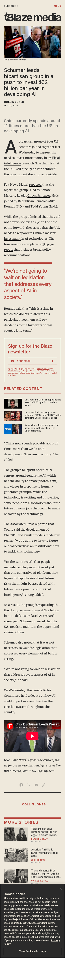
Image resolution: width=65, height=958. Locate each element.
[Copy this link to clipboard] (44, 785)
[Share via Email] (36, 785)
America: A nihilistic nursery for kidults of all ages (44, 853)
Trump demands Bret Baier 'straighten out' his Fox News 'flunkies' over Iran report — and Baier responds (45, 874)
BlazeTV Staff (39, 839)
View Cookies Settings (32, 951)
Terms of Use (14, 371)
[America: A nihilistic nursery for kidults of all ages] (16, 854)
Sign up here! (46, 771)
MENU (57, 6)
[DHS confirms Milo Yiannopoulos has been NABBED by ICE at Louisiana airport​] (13, 403)
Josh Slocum (38, 860)
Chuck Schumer (38, 195)
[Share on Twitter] (29, 785)
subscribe (11, 6)
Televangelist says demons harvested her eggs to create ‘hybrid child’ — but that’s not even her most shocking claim (44, 832)
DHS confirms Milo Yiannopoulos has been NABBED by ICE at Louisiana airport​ (43, 403)
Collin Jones (14, 102)
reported (35, 184)
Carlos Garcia (39, 881)
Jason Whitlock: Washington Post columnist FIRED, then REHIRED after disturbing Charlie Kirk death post (43, 415)
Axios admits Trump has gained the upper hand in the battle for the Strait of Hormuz (42, 428)
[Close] (61, 889)
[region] (32, 921)
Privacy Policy (43, 369)
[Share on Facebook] (21, 785)
